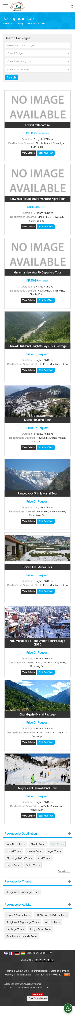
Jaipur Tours (13, 865)
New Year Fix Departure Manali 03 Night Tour (37, 199)
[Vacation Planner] (17, 6)
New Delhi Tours (15, 844)
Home (6, 23)
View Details (28, 152)
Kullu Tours (57, 844)
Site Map (56, 974)
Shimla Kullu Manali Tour (37, 567)
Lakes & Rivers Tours (18, 915)
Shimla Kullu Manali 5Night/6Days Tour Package (38, 346)
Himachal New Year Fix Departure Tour (37, 272)
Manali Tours (13, 851)
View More (64, 871)
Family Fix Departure (37, 125)
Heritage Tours (15, 929)
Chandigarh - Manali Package (38, 714)
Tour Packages (18, 23)
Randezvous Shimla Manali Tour (37, 493)
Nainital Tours (35, 851)
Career (55, 970)
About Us (21, 970)
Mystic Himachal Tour (37, 420)
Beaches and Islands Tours (22, 936)
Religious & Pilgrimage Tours (22, 892)
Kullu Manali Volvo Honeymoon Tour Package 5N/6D (37, 642)
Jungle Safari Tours (40, 929)
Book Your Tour (46, 152)
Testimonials (23, 974)
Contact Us (41, 974)
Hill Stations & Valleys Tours (51, 915)
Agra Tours (54, 851)
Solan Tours (33, 865)
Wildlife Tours (52, 922)
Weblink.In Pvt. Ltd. (38, 987)
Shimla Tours (38, 844)
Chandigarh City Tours (19, 858)
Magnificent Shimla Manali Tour (37, 788)
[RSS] (67, 974)
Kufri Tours (44, 858)
